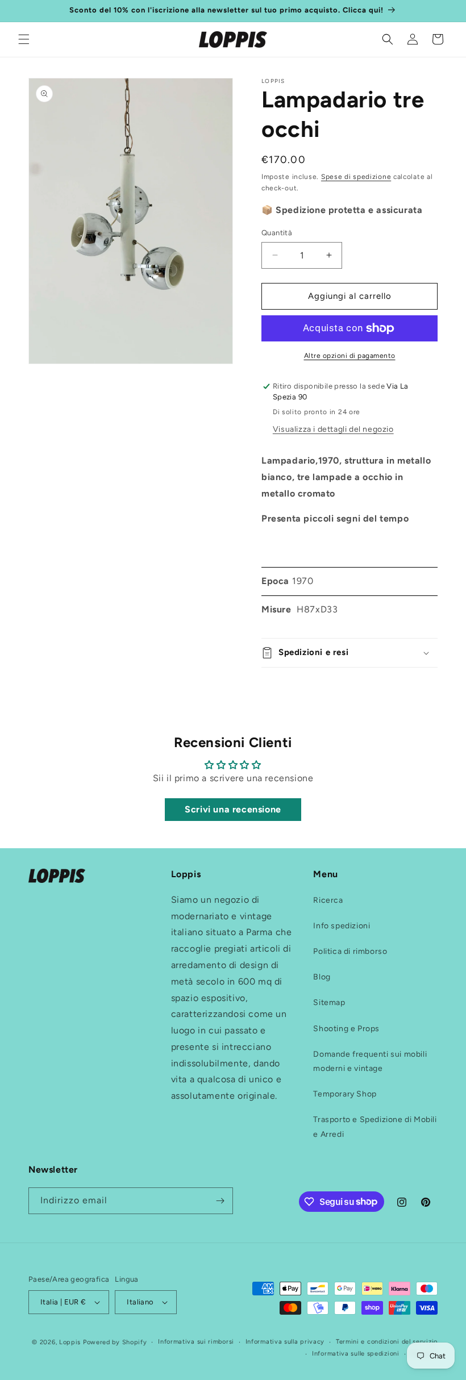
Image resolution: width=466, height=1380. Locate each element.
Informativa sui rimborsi (196, 1341)
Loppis (71, 1342)
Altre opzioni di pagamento (350, 356)
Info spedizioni (341, 926)
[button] (23, 39)
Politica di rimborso (350, 951)
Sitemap (329, 1002)
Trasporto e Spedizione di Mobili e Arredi (374, 1127)
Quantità (276, 232)
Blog (321, 977)
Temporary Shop (344, 1094)
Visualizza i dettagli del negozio (333, 429)
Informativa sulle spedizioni (356, 1353)
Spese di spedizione (356, 177)
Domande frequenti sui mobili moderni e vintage (370, 1061)
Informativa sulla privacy (285, 1341)
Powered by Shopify (115, 1342)
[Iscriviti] (219, 1200)
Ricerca (328, 900)
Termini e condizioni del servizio (387, 1341)
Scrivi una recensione (233, 809)
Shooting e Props (346, 1028)
